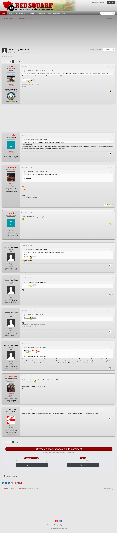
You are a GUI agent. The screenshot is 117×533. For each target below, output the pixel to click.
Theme (49, 525)
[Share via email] (17, 483)
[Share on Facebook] (6, 483)
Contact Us (67, 525)
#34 (112, 376)
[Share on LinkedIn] (3, 483)
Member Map (41, 13)
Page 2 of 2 (19, 61)
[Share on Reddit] (15, 483)
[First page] (3, 61)
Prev (7, 61)
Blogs (49, 13)
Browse (3, 13)
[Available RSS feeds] (112, 489)
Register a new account (31, 465)
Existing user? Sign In (98, 2)
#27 (112, 135)
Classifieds (32, 13)
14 (113, 49)
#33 (112, 343)
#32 (112, 310)
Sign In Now (83, 465)
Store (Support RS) (20, 13)
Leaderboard (56, 13)
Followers (106, 49)
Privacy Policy (58, 525)
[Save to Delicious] (12, 483)
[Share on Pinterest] (20, 483)
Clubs (63, 13)
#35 (112, 410)
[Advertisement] (35, 34)
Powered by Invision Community (59, 528)
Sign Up (111, 2)
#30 (112, 245)
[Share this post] (108, 66)
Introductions (35, 53)
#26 (112, 66)
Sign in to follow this (96, 49)
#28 (112, 167)
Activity (10, 13)
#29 (112, 213)
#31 (112, 278)
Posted (26, 66)
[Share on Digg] (9, 483)
